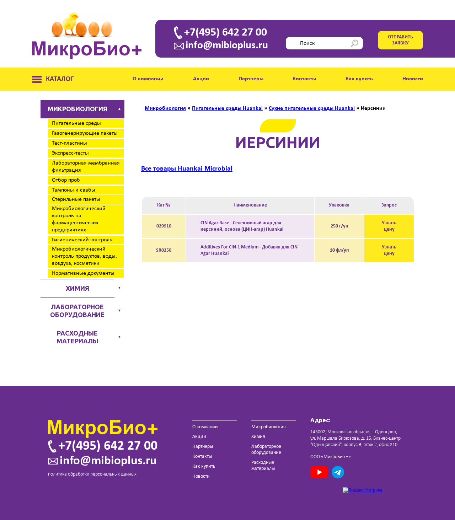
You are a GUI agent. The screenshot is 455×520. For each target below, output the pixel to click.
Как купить (359, 79)
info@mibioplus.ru (227, 46)
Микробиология (77, 108)
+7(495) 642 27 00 (225, 32)
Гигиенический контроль (82, 240)
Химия (77, 288)
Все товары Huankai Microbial (186, 168)
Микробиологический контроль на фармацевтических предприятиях (79, 219)
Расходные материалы (77, 336)
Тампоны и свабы (73, 190)
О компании (148, 79)
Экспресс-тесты (70, 153)
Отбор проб (66, 180)
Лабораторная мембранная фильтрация (86, 166)
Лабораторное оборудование (77, 310)
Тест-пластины (69, 143)
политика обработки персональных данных (92, 474)
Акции (201, 79)
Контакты (304, 79)
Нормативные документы (83, 273)
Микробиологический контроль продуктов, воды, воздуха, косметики (84, 256)
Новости (412, 79)
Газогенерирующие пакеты (85, 133)
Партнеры (251, 79)
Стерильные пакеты (76, 199)
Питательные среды (76, 123)
